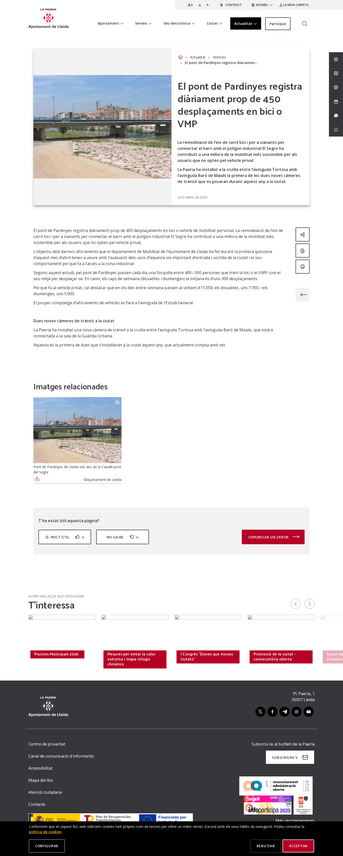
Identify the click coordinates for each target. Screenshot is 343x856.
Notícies (219, 57)
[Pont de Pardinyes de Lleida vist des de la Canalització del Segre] (77, 430)
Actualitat (197, 57)
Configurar (47, 846)
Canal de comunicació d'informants (61, 756)
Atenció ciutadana (45, 792)
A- (208, 5)
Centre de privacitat (46, 744)
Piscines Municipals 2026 (56, 653)
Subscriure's (285, 757)
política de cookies (45, 831)
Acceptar (298, 846)
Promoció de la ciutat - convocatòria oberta (275, 656)
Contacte (36, 804)
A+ (190, 5)
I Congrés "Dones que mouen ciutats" (207, 656)
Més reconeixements (295, 820)
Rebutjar (266, 846)
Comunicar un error (269, 537)
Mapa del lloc (40, 780)
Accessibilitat (40, 768)
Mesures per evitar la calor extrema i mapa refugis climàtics (131, 658)
